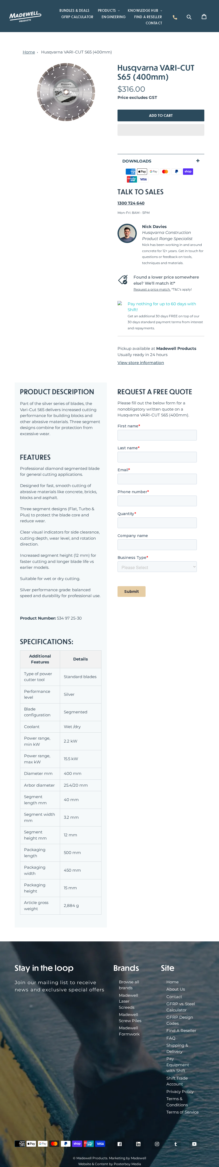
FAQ (170, 1038)
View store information (141, 362)
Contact (174, 996)
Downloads (136, 161)
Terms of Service (182, 1112)
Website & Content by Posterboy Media (109, 1164)
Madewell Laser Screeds (128, 1001)
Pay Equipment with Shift (177, 1064)
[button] (161, 130)
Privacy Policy (180, 1091)
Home (29, 52)
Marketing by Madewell (127, 1158)
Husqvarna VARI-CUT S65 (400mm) (76, 52)
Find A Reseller (181, 1030)
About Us (175, 989)
